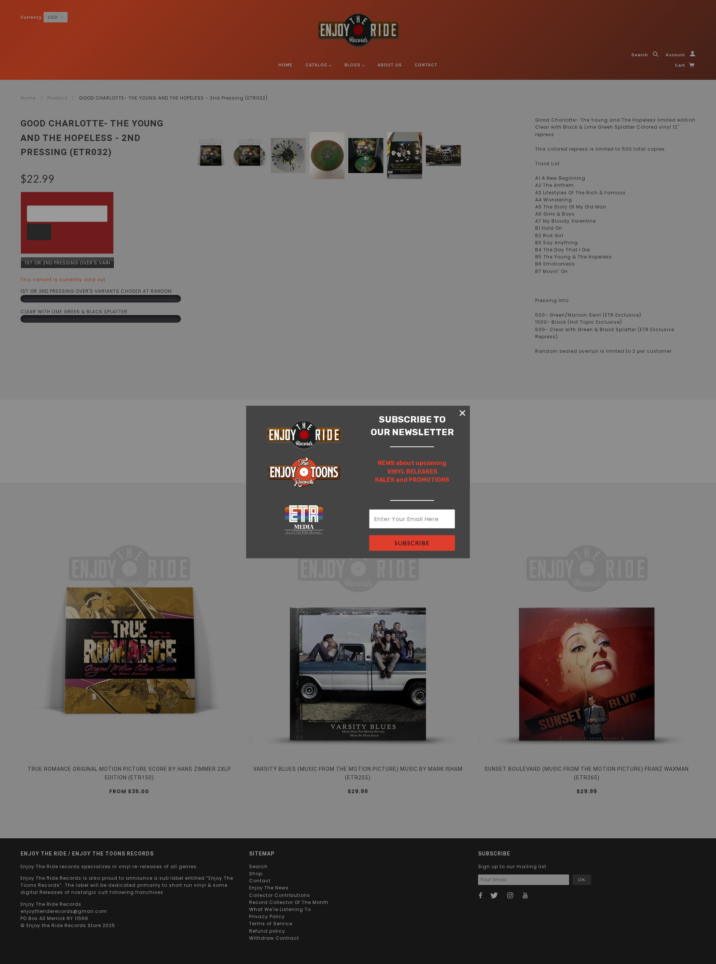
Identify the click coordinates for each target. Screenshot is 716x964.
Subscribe (412, 542)
